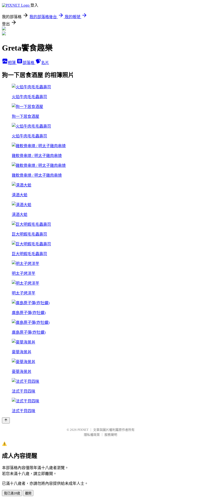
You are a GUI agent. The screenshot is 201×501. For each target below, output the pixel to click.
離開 (28, 493)
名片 (45, 63)
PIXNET (82, 430)
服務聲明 (110, 434)
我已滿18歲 (12, 493)
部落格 (29, 63)
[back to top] (6, 420)
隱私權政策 (92, 434)
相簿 (12, 63)
